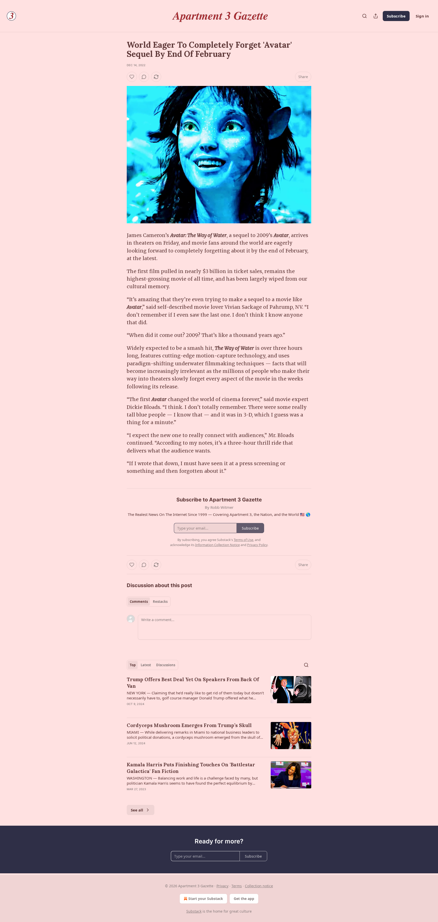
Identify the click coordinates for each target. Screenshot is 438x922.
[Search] (364, 16)
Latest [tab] (146, 665)
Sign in (422, 16)
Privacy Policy (257, 545)
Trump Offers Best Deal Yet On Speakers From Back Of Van (193, 682)
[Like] (132, 77)
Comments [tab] (139, 601)
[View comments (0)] (144, 77)
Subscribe (396, 16)
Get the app (244, 898)
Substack (194, 911)
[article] (219, 695)
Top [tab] (133, 665)
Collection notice (259, 885)
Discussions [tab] (165, 665)
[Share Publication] (376, 16)
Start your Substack (205, 898)
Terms (236, 885)
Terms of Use (243, 539)
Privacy (222, 885)
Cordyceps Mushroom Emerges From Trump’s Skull (189, 725)
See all (137, 809)
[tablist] (149, 601)
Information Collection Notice (217, 545)
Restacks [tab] (160, 601)
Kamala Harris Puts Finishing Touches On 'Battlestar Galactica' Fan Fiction (191, 768)
